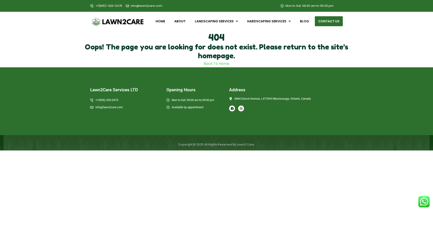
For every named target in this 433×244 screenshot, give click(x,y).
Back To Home (216, 63)
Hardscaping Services (266, 21)
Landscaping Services (214, 21)
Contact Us (328, 21)
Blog (304, 21)
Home (160, 21)
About (180, 21)
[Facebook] (232, 108)
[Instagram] (241, 108)
